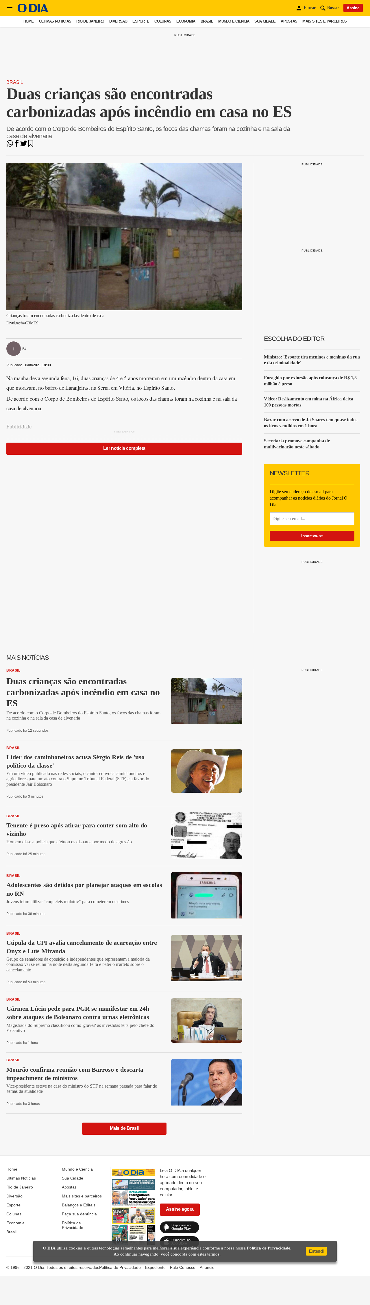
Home (28, 21)
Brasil (207, 21)
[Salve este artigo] (30, 145)
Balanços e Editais (78, 1205)
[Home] (33, 10)
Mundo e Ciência (233, 21)
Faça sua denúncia (79, 1214)
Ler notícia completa (124, 448)
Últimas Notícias (55, 21)
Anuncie (207, 1267)
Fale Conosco (182, 1267)
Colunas (162, 21)
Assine (353, 7)
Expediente (155, 1267)
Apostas (289, 21)
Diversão (118, 21)
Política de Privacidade (72, 1225)
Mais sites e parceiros (324, 21)
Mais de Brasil (124, 1128)
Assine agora (180, 1209)
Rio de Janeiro (90, 21)
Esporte (140, 21)
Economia (185, 21)
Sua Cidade (264, 21)
